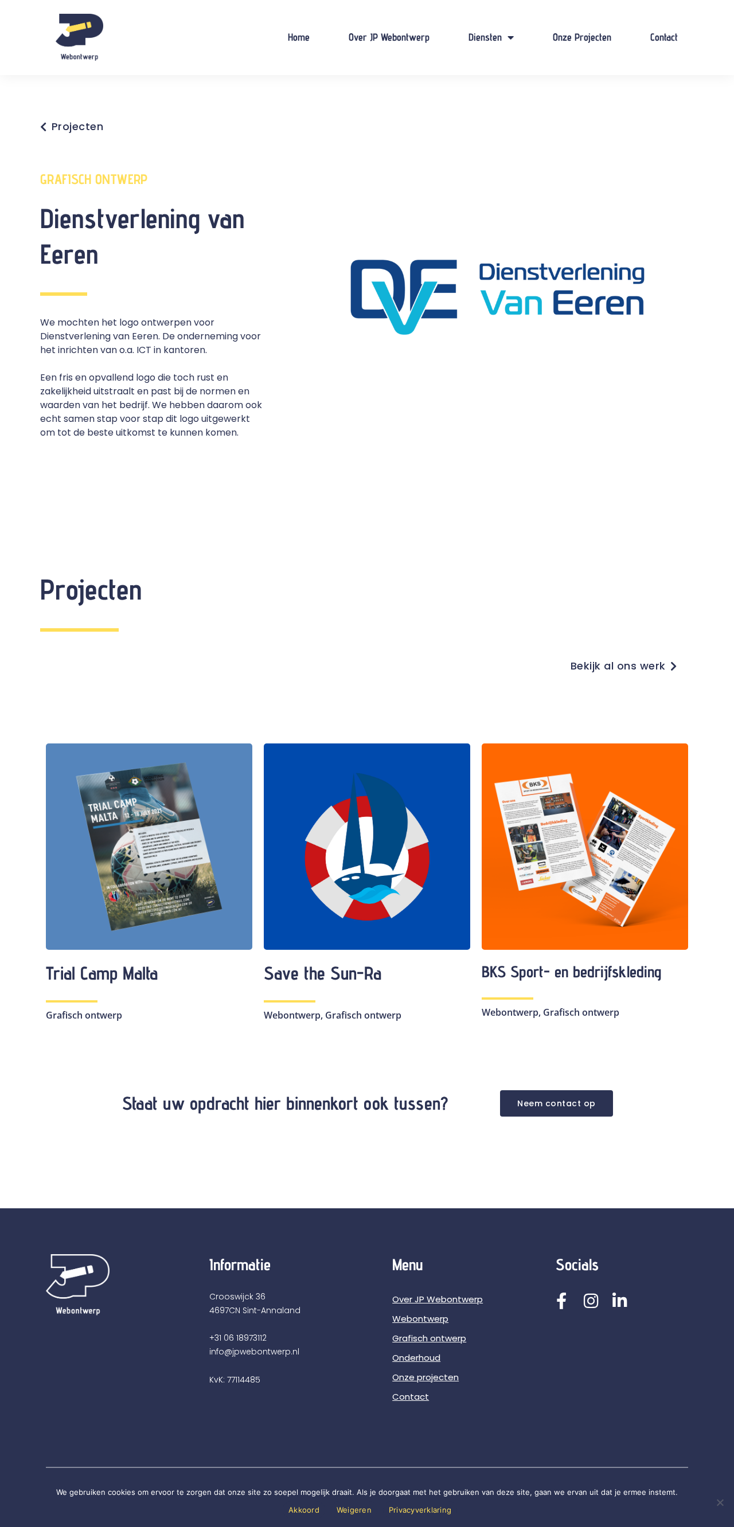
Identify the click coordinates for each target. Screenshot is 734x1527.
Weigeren (354, 1509)
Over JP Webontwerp (389, 37)
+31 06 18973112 (238, 1338)
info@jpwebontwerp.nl (254, 1351)
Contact (664, 37)
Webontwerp (420, 1319)
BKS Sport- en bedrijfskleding (571, 971)
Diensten (485, 37)
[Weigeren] (719, 1502)
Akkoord (303, 1509)
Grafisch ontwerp (429, 1338)
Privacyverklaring (420, 1509)
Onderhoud (416, 1358)
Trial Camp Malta (102, 973)
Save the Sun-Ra (322, 973)
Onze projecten (582, 37)
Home (299, 37)
